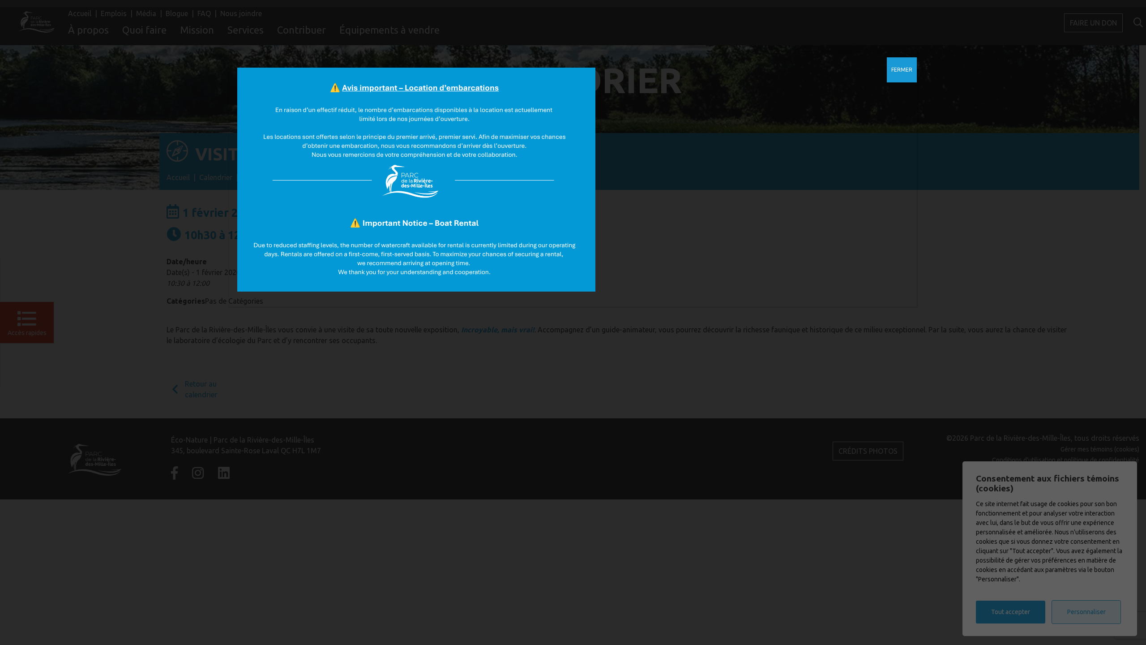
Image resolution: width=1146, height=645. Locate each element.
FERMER (901, 70)
